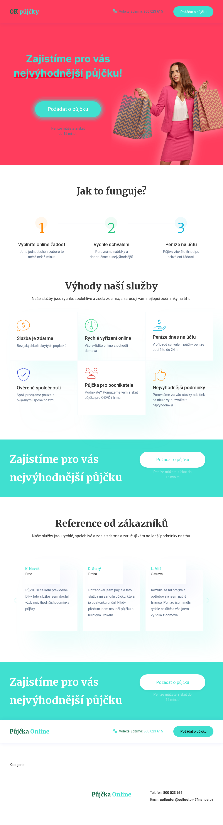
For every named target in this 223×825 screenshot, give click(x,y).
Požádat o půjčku (193, 12)
